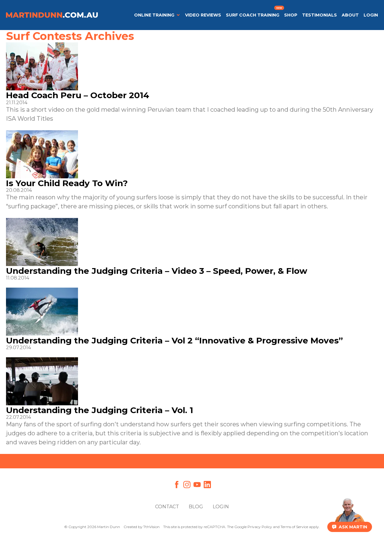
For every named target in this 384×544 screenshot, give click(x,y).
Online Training (154, 15)
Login (221, 506)
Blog (196, 506)
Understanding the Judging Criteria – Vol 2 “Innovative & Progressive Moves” (174, 340)
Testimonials (319, 15)
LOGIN (371, 15)
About (350, 15)
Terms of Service (294, 526)
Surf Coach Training (252, 15)
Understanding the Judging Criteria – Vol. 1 (99, 410)
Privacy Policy (260, 526)
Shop (290, 15)
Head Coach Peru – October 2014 (77, 95)
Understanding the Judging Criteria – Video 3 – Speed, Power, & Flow (156, 271)
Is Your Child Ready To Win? (67, 183)
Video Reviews (203, 15)
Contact (167, 506)
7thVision (151, 526)
